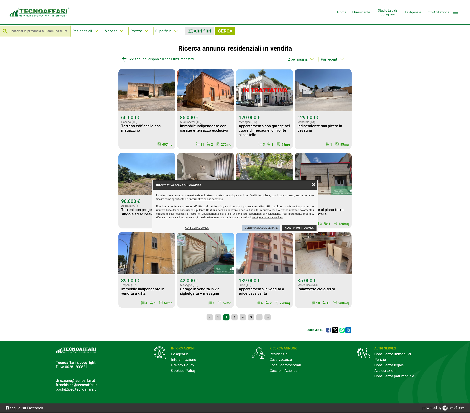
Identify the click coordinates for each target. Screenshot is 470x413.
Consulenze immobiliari (393, 354)
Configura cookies (197, 228)
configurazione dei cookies (267, 217)
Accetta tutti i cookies (299, 228)
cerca (225, 31)
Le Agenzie (413, 12)
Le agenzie (180, 354)
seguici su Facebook (26, 408)
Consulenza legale (389, 365)
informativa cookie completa (206, 199)
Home (341, 12)
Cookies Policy (183, 370)
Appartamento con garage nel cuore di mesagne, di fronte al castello (264, 130)
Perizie (380, 359)
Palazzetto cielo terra (316, 289)
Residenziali (279, 354)
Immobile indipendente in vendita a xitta (142, 291)
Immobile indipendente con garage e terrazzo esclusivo (204, 128)
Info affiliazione (183, 359)
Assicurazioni (385, 370)
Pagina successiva (259, 317)
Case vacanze (281, 359)
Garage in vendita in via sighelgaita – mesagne (199, 291)
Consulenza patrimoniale (394, 376)
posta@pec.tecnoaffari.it (76, 389)
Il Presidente (361, 12)
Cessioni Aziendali (284, 370)
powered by (432, 407)
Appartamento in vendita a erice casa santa (261, 291)
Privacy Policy (182, 365)
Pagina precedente (210, 317)
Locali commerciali (285, 365)
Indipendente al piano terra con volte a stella (320, 212)
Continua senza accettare (261, 228)
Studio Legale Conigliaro (387, 12)
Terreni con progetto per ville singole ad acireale (146, 212)
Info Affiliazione (438, 12)
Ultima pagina (267, 317)
